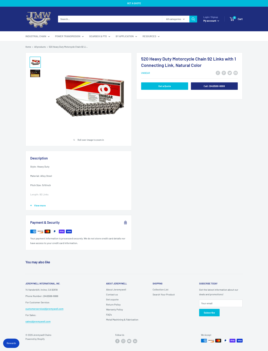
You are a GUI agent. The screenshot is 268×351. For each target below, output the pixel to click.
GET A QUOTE (134, 3)
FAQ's (109, 314)
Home (28, 47)
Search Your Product (164, 294)
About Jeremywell (116, 289)
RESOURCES (149, 36)
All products (40, 47)
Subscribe (209, 312)
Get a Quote (164, 86)
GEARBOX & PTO (98, 36)
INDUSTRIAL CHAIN (35, 36)
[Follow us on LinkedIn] (135, 341)
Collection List (160, 289)
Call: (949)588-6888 (214, 86)
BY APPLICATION (125, 36)
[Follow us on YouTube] (129, 341)
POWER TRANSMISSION (67, 36)
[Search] (193, 19)
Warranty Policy (114, 309)
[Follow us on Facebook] (117, 341)
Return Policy (113, 304)
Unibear (145, 73)
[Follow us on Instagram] (123, 341)
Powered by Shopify (35, 339)
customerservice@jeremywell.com (44, 308)
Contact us (112, 294)
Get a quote (112, 299)
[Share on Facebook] (218, 72)
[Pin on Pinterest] (224, 72)
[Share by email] (235, 72)
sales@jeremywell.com (38, 321)
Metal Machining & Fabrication (122, 319)
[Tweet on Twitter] (230, 72)
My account (210, 20)
